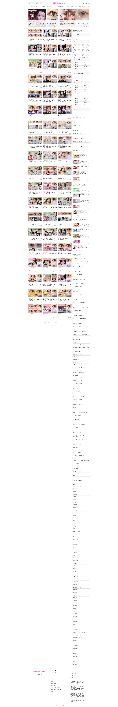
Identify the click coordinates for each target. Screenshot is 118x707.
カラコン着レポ (34, 6)
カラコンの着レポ (76, 119)
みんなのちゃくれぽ (77, 135)
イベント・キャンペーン (78, 146)
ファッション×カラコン (59, 6)
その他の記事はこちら (77, 215)
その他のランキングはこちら (78, 250)
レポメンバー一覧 (73, 673)
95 (55, 322)
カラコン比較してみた (77, 133)
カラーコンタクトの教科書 (78, 138)
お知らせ (75, 143)
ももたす (88, 163)
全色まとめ (75, 130)
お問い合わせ (72, 677)
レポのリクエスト (73, 675)
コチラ (76, 687)
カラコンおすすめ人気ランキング (79, 141)
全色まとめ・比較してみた (84, 6)
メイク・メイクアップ (46, 6)
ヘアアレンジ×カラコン (71, 6)
